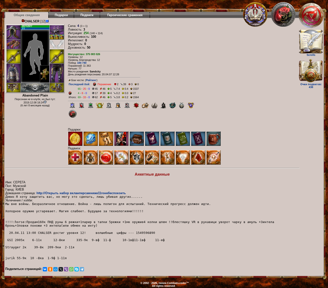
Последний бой (79, 84)
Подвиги (86, 15)
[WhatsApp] (71, 269)
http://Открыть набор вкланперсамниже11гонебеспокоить (81, 193)
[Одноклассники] (50, 269)
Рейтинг (91, 80)
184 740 (81, 62)
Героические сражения (125, 15)
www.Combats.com (172, 283)
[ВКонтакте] (45, 269)
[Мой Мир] (55, 269)
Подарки (61, 15)
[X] (61, 269)
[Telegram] (82, 269)
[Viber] (66, 269)
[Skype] (76, 269)
